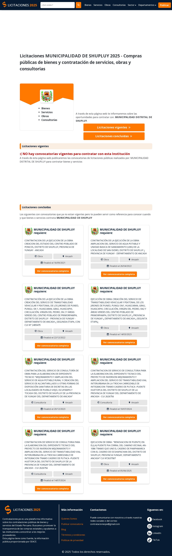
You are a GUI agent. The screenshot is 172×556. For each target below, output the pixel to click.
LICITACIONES (22, 5)
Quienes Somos (69, 518)
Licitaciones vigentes (112, 127)
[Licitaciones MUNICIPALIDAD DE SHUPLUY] (29, 231)
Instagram (157, 526)
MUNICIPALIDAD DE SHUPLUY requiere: (54, 231)
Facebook (157, 519)
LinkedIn (156, 533)
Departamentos (146, 5)
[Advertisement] (86, 30)
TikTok (156, 540)
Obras (108, 5)
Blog (63, 529)
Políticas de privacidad (72, 540)
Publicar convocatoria (72, 524)
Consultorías (119, 5)
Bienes (88, 5)
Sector (131, 5)
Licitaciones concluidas (112, 136)
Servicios (98, 5)
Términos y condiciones (73, 534)
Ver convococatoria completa (53, 271)
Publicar (164, 5)
